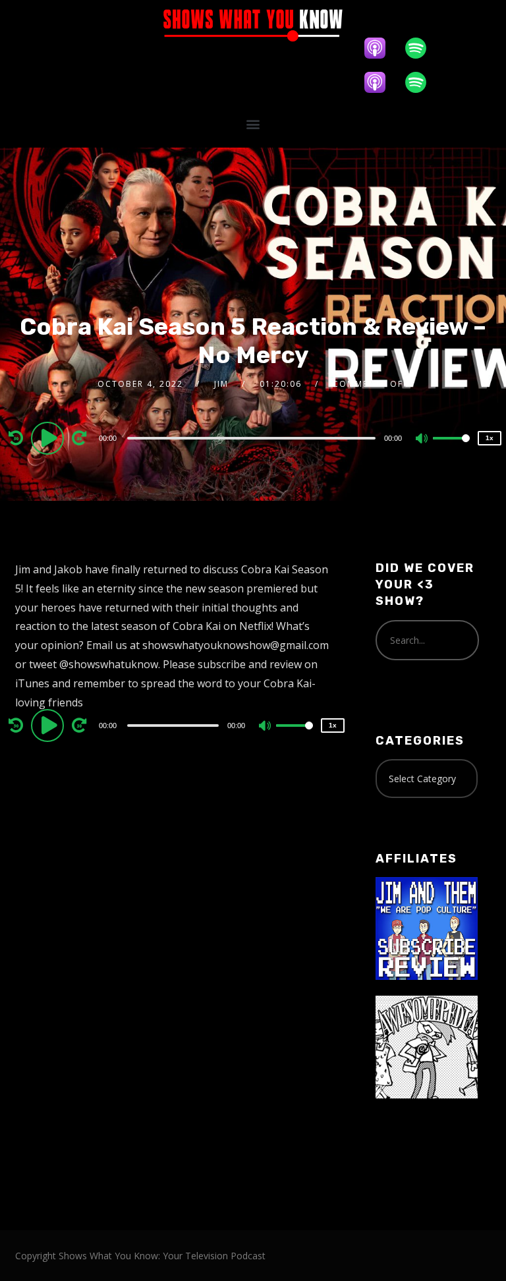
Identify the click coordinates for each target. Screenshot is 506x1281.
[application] (253, 437)
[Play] (49, 437)
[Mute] (422, 439)
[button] (253, 123)
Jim (221, 383)
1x (489, 437)
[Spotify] (422, 48)
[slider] (451, 449)
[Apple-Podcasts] (381, 48)
